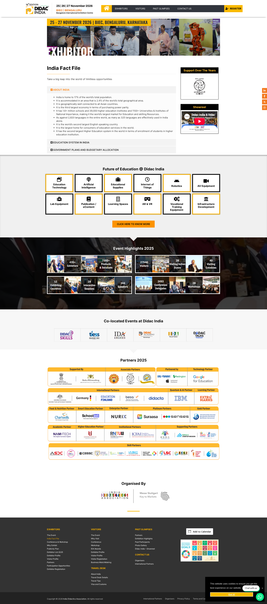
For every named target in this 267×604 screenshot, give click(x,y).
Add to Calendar (202, 531)
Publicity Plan (53, 549)
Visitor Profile (52, 559)
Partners (50, 562)
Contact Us (184, 8)
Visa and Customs (98, 584)
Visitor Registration (99, 559)
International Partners (144, 564)
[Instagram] (264, 107)
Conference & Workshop (57, 542)
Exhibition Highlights (144, 538)
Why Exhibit (52, 545)
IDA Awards (96, 549)
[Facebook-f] (264, 96)
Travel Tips (96, 581)
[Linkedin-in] (264, 90)
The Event (51, 535)
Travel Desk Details (99, 577)
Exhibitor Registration (56, 569)
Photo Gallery (141, 545)
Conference (96, 542)
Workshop (95, 545)
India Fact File (53, 538)
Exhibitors (121, 8)
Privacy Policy (183, 599)
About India (96, 574)
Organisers (139, 560)
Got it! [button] (231, 594)
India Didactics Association (74, 599)
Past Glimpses (161, 8)
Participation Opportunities (58, 566)
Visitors (140, 8)
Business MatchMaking (101, 562)
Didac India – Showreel (145, 549)
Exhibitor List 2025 (55, 552)
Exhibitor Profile (53, 555)
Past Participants (142, 542)
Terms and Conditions (202, 599)
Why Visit (95, 538)
